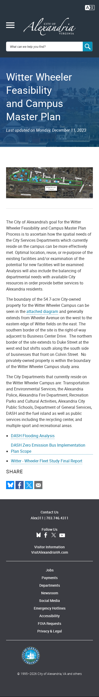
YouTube (62, 535)
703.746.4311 (57, 518)
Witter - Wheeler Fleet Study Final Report (46, 461)
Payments (50, 577)
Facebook (46, 535)
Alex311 (37, 518)
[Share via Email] (38, 485)
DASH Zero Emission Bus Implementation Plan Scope (48, 448)
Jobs (50, 570)
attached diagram (42, 311)
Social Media (49, 600)
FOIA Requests (49, 623)
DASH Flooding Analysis (33, 435)
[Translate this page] (90, 7)
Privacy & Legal (49, 631)
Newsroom (49, 592)
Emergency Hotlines (49, 608)
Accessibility (49, 615)
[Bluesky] (10, 485)
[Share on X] (29, 485)
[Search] (88, 46)
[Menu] (10, 26)
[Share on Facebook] (19, 485)
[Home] (50, 27)
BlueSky (39, 535)
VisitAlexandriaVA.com (49, 552)
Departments (49, 585)
